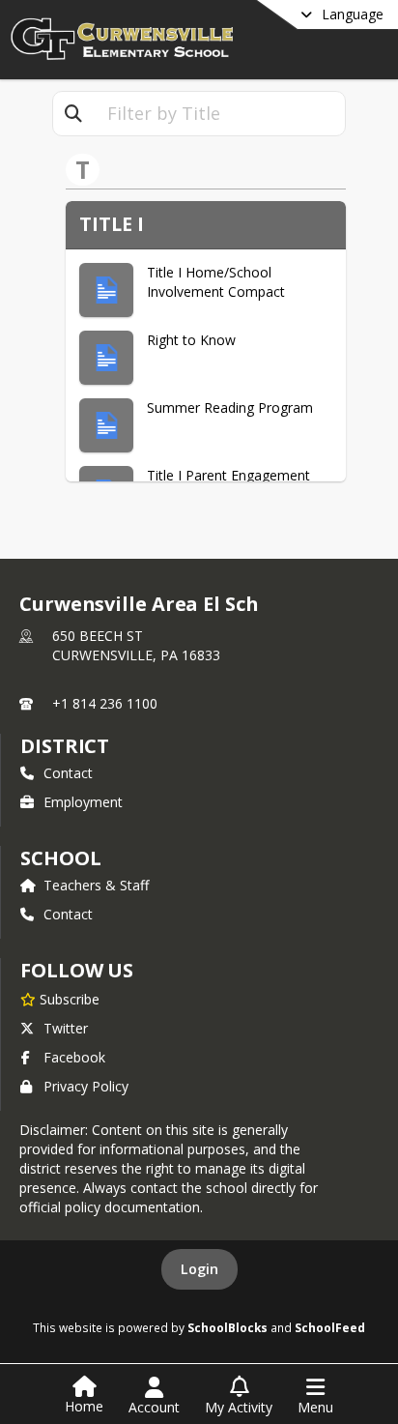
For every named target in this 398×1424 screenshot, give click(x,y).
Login (199, 1269)
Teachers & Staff (96, 885)
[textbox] (219, 114)
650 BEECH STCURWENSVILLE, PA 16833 (136, 645)
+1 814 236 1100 (104, 703)
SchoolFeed (330, 1327)
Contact (68, 773)
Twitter (65, 1028)
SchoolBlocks (227, 1327)
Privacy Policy (85, 1086)
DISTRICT (64, 746)
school (60, 858)
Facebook (74, 1057)
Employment (83, 802)
